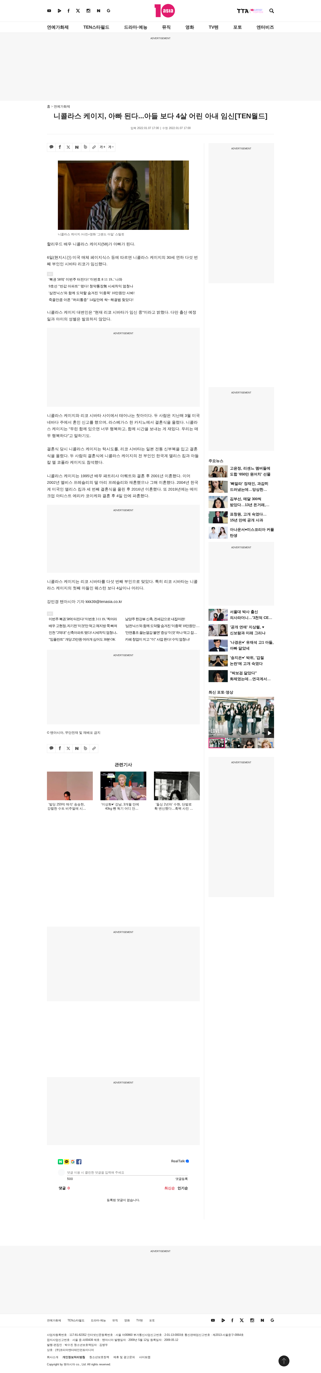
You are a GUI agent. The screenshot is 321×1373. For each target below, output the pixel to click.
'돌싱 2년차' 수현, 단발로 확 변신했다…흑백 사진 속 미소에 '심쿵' (173, 808)
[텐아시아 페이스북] (68, 10)
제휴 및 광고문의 (124, 1357)
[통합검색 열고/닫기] (271, 11)
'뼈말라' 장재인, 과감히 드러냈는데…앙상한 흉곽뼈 (249, 490)
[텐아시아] (165, 10)
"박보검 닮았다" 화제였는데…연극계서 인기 (248, 679)
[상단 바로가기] (283, 1361)
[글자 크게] (102, 147)
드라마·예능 (135, 27)
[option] (241, 717)
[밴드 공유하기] (85, 147)
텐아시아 (69, 1364)
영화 (189, 27)
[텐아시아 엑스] (78, 10)
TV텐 (214, 27)
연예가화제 (58, 27)
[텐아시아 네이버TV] (59, 10)
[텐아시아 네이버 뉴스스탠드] (98, 10)
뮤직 (166, 27)
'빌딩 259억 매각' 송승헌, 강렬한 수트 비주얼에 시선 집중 (66, 808)
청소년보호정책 (99, 1357)
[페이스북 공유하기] (59, 147)
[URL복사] (94, 147)
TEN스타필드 (96, 27)
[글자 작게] (111, 147)
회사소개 (52, 1357)
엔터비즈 (265, 27)
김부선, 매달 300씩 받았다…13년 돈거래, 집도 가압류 (248, 505)
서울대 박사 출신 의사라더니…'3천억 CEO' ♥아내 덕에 (251, 618)
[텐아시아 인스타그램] (88, 10)
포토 (237, 27)
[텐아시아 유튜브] (49, 10)
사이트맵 (144, 1357)
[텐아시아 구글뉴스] (108, 10)
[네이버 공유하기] (76, 147)
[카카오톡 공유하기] (51, 147)
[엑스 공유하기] (68, 147)
